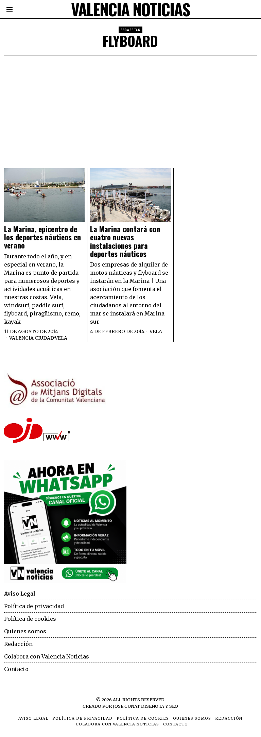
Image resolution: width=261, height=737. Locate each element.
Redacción (18, 643)
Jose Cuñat (126, 706)
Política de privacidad (34, 606)
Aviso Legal (19, 593)
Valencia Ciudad (31, 338)
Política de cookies (30, 618)
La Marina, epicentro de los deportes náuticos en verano (42, 237)
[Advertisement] (130, 106)
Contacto (16, 669)
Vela (61, 338)
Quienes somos (25, 631)
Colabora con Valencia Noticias (46, 656)
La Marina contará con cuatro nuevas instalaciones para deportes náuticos (125, 241)
